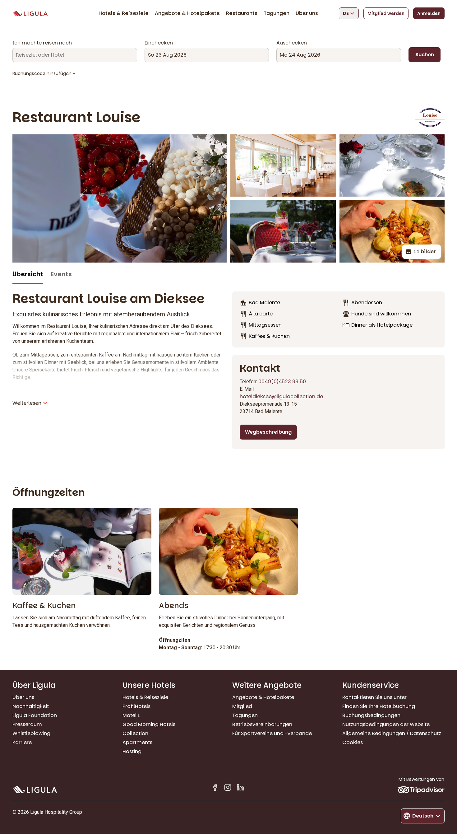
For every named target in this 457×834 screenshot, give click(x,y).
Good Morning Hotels (148, 724)
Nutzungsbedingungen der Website (386, 724)
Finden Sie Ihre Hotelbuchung (378, 706)
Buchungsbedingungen (371, 715)
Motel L (131, 715)
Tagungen (276, 13)
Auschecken (291, 43)
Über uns (307, 13)
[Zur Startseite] (30, 13)
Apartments (137, 742)
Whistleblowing (31, 733)
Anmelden (429, 13)
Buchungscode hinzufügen (42, 73)
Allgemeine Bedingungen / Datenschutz (391, 733)
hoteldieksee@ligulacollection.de (281, 396)
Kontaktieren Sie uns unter (374, 697)
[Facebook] (215, 788)
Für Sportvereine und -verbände (272, 733)
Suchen (424, 54)
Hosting (131, 751)
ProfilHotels (136, 706)
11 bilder (424, 251)
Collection (135, 733)
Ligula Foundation (34, 715)
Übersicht (27, 274)
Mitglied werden (385, 13)
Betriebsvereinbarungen (262, 724)
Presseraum (27, 724)
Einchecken (159, 43)
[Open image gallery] (283, 165)
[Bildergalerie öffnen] (119, 198)
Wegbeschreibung (268, 432)
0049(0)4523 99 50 (282, 381)
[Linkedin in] (240, 788)
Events (61, 274)
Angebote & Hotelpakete (187, 13)
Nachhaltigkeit (30, 706)
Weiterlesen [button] (26, 403)
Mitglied (242, 706)
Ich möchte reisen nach (42, 43)
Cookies (352, 742)
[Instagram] (228, 788)
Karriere (22, 742)
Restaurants (241, 13)
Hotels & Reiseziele (124, 13)
